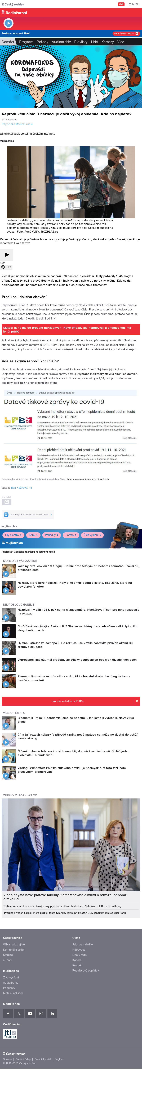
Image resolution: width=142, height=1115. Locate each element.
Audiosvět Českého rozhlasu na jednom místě (28, 551)
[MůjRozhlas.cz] (7, 141)
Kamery (107, 42)
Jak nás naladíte (82, 944)
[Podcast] (3, 267)
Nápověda (79, 949)
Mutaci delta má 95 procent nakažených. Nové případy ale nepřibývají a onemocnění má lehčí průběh (67, 329)
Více (122, 42)
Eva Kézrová (19, 487)
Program (26, 42)
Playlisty (80, 42)
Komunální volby (13, 949)
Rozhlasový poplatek (85, 970)
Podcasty (9, 988)
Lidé (94, 42)
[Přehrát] (6, 255)
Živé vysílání (91, 535)
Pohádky (50, 535)
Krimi (32, 535)
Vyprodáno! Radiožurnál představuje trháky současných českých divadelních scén (77, 659)
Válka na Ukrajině (14, 944)
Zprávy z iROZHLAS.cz (20, 795)
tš (30, 487)
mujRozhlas (9, 526)
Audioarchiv (61, 42)
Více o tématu (14, 713)
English (59, 1059)
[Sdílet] (9, 267)
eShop (7, 960)
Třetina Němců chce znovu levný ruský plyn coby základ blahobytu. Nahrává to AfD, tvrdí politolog (62, 906)
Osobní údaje (23, 1059)
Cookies (7, 1059)
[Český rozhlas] (13, 4)
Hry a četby (12, 535)
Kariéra (76, 960)
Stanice (8, 955)
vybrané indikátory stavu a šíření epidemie (107, 374)
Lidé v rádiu (79, 955)
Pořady (42, 42)
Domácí (8, 42)
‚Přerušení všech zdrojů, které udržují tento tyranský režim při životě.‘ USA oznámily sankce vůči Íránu (64, 913)
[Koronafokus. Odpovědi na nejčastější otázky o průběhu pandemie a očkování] (71, 76)
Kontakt (77, 965)
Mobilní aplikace (13, 993)
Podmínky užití (42, 1059)
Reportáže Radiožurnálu (17, 124)
